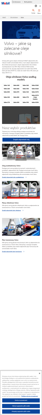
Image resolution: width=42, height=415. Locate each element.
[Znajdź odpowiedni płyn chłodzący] (21, 190)
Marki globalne (28, 2)
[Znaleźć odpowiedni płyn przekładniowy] (21, 153)
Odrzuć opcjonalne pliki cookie (21, 406)
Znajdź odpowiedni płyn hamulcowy (12, 251)
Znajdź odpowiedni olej (21, 140)
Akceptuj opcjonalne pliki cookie (21, 411)
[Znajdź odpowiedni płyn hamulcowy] (21, 227)
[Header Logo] (6, 2)
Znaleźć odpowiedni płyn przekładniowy (13, 177)
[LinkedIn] (36, 6)
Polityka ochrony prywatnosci (29, 396)
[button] (39, 11)
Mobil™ (4, 17)
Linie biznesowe (16, 2)
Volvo (22, 17)
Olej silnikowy (14, 17)
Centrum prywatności (21, 400)
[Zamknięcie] (39, 373)
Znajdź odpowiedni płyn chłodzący (11, 210)
